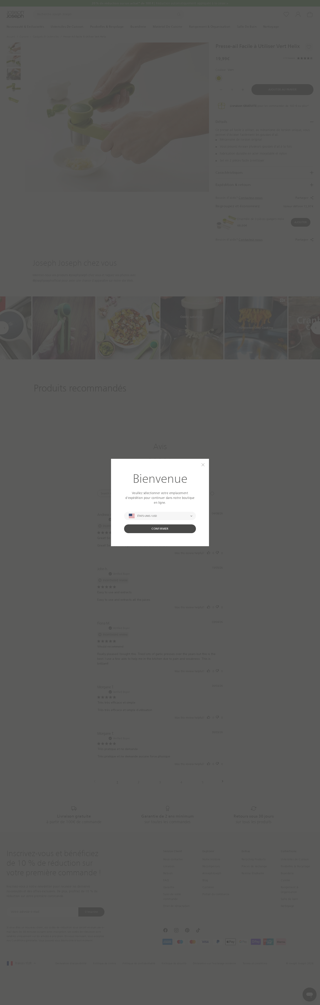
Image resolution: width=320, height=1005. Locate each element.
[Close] (203, 464)
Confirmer (160, 528)
